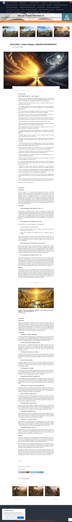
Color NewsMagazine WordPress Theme (41, 520)
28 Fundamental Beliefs (31, 9)
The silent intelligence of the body (27, 7)
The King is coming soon (12, 7)
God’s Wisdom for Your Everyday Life (27, 4)
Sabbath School (23, 2)
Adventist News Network (19, 12)
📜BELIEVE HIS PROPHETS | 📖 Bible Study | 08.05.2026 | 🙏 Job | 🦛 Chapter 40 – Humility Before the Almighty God (44, 34)
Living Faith (43, 2)
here (24, 312)
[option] (10, 32)
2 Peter (19, 478)
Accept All (20, 517)
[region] (13, 514)
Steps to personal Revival (32, 12)
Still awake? (49, 4)
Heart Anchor (14, 2)
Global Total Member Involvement (46, 9)
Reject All (13, 517)
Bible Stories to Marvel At (12, 4)
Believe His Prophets (34, 2)
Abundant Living (60, 9)
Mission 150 (42, 12)
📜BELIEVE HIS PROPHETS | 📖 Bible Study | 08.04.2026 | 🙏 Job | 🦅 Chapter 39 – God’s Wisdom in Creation (61, 34)
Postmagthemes (52, 520)
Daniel (22, 9)
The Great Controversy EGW (53, 7)
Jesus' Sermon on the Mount (13, 9)
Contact (48, 12)
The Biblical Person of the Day (60, 4)
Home (7, 2)
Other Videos (9, 12)
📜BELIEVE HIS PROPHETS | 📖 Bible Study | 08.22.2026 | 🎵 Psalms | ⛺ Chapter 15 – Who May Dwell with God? (10, 34)
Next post (55, 499)
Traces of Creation (41, 7)
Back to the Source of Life (55, 2)
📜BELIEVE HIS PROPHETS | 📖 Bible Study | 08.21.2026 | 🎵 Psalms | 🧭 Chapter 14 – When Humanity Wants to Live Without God (27, 34)
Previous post (17, 499)
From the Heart (41, 4)
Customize (7, 517)
